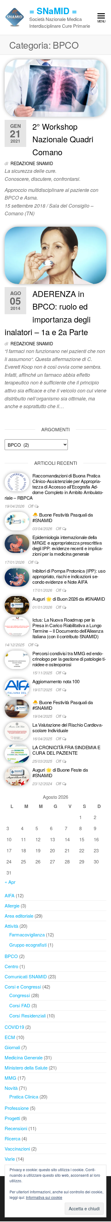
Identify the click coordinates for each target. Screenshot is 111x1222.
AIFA (9, 895)
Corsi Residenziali (27, 1015)
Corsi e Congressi (23, 986)
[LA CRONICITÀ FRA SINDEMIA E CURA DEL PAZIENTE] (17, 753)
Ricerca (12, 1138)
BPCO (11, 956)
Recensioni (16, 1128)
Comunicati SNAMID (26, 976)
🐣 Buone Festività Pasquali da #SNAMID (62, 517)
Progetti (12, 1118)
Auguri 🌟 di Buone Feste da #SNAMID (60, 772)
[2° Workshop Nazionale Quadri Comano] (55, 87)
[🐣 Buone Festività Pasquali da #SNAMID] (17, 520)
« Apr (10, 882)
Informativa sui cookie (44, 1197)
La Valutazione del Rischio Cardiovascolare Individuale (67, 727)
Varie (10, 1158)
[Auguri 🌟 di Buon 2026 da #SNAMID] (17, 604)
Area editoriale (19, 915)
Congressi (19, 995)
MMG (10, 1077)
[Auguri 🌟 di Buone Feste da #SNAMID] (17, 775)
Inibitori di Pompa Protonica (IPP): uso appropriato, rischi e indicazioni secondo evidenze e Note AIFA (68, 576)
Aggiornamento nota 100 (55, 681)
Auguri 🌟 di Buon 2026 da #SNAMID (68, 598)
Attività (11, 926)
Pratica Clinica (23, 1096)
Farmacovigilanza (27, 934)
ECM (10, 1037)
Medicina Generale (24, 1057)
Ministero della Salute (26, 1067)
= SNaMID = (53, 10)
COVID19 (14, 1027)
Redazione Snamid (31, 163)
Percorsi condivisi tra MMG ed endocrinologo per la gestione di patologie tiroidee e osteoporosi (69, 659)
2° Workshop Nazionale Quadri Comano (62, 138)
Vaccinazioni (17, 1148)
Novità (11, 1088)
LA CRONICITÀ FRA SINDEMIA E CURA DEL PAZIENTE (66, 750)
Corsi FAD (19, 1005)
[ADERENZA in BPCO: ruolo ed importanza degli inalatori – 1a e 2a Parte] (55, 254)
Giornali (12, 1047)
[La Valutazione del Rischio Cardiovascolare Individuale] (17, 730)
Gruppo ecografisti (28, 944)
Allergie (12, 905)
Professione (17, 1108)
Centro (11, 966)
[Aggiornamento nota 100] (17, 687)
